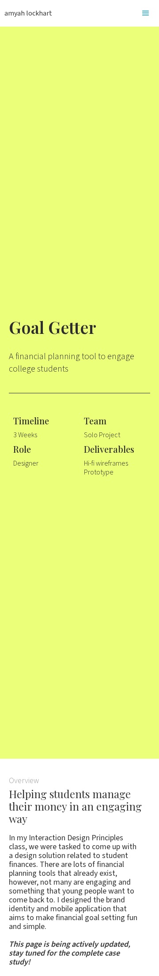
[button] (145, 13)
